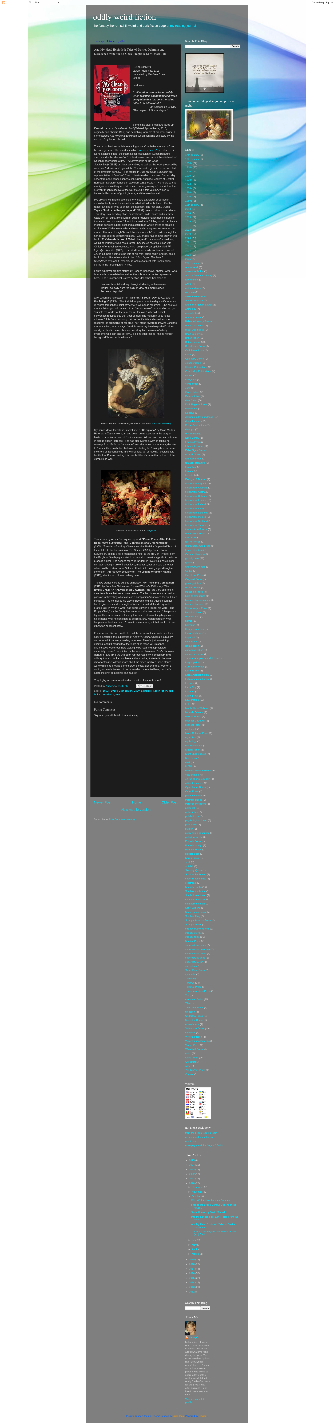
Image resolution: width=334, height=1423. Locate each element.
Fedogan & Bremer (195, 479)
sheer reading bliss (195, 878)
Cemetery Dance (194, 358)
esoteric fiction (193, 454)
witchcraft (190, 1062)
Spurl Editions (192, 908)
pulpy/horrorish (193, 837)
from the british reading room (201, 1133)
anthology (146, 691)
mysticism (190, 737)
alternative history (195, 296)
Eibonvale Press (194, 446)
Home (136, 802)
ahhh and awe (193, 288)
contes (189, 375)
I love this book (193, 633)
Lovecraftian (192, 700)
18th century (192, 159)
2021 (188, 242)
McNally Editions (194, 712)
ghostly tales (192, 558)
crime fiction (191, 383)
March (196, 1254)
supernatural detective (197, 949)
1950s (188, 188)
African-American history (198, 275)
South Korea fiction (195, 895)
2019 (188, 234)
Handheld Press (194, 591)
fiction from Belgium (196, 496)
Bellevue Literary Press (198, 321)
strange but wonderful (197, 928)
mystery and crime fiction (199, 1137)
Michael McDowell (195, 720)
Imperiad (190, 637)
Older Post (169, 802)
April (194, 1249)
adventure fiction (194, 271)
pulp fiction (191, 824)
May (194, 1244)
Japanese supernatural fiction (201, 658)
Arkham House (193, 317)
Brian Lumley (192, 334)
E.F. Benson (192, 433)
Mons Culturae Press (196, 733)
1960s (188, 192)
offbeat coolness (194, 783)
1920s (188, 171)
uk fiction (190, 1011)
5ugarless (178, 1416)
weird (118, 694)
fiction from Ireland (195, 504)
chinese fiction (193, 363)
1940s (188, 184)
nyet (187, 762)
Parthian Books (193, 799)
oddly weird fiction (124, 16)
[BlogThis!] (141, 686)
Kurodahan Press (194, 666)
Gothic (188, 571)
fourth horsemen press (197, 546)
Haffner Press (192, 587)
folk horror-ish (193, 541)
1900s (106, 691)
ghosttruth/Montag (195, 566)
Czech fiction (160, 691)
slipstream (191, 883)
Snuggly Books (193, 887)
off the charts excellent (197, 779)
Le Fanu (189, 683)
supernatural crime (195, 945)
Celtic (188, 354)
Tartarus (189, 982)
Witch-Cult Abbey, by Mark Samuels (210, 1200)
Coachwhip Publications (198, 371)
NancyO (193, 1337)
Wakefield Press (194, 1049)
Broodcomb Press (195, 346)
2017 (188, 225)
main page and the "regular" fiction (204, 1145)
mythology (191, 741)
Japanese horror (194, 654)
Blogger (203, 1416)
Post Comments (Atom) (122, 819)
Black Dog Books (194, 329)
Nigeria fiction (192, 749)
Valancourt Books (194, 1028)
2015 (188, 217)
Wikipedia (151, 530)
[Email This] (138, 686)
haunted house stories (197, 600)
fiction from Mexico (195, 517)
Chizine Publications (196, 367)
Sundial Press (192, 941)
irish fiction (191, 641)
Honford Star (192, 616)
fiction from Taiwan (195, 525)
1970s (188, 196)
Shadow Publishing (195, 874)
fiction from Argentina (197, 483)
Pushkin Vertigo (193, 845)
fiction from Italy (194, 508)
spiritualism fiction (195, 903)
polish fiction (192, 816)
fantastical (190, 467)
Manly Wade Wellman (197, 708)
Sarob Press (192, 858)
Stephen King (192, 916)
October (196, 1196)
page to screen (193, 795)
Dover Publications (195, 425)
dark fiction (191, 400)
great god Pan (193, 583)
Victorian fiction (193, 1036)
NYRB (188, 766)
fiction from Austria (195, 492)
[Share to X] (144, 686)
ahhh (188, 284)
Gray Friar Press (194, 575)
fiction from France (195, 500)
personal (190, 808)
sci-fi (187, 862)
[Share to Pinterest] (151, 686)
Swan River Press (195, 970)
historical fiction (193, 612)
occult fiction (192, 774)
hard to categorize (195, 596)
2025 (188, 259)
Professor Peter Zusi (149, 150)
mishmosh (191, 729)
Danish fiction (192, 396)
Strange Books (193, 924)
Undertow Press (194, 1016)
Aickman (190, 292)
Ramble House (193, 849)
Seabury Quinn (193, 870)
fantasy (189, 471)
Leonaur (189, 691)
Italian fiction (192, 646)
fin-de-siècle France (196, 529)
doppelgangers (193, 421)
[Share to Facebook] (147, 686)
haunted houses (194, 604)
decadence (108, 694)
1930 (188, 175)
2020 (137, 691)
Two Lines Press (194, 1007)
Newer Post (102, 802)
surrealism (191, 966)
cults (187, 388)
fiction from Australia (196, 487)
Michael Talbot (193, 725)
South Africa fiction (195, 891)
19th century (126, 691)
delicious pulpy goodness (199, 417)
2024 (188, 255)
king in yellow (192, 662)
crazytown (190, 379)
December (198, 1187)
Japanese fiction (194, 650)
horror (188, 620)
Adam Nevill (191, 267)
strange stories (193, 933)
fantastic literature (195, 463)
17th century (192, 155)
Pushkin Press (193, 841)
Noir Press (191, 758)
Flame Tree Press (195, 533)
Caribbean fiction (194, 350)
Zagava (189, 1074)
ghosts (189, 562)
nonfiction (190, 1141)
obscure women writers (198, 770)
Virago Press (192, 1045)
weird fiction (191, 1057)
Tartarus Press (193, 987)
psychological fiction (196, 820)
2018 (188, 230)
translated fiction (194, 999)
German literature (195, 554)
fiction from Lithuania (196, 512)
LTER (188, 704)
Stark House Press (195, 912)
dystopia (189, 429)
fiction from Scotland (196, 521)
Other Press (191, 791)
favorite (189, 475)
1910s (114, 691)
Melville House (193, 716)
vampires (190, 1032)
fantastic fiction (193, 458)
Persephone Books (195, 803)
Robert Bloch (192, 854)
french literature (194, 550)
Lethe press (191, 695)
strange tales (192, 937)
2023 (188, 250)
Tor (187, 995)
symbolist (190, 974)
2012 (192, 1291)
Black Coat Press (194, 325)
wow (187, 1066)
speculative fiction (195, 899)
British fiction (192, 338)
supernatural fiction (195, 953)
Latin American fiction (197, 675)
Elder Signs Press (195, 450)
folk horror (191, 537)
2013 (188, 209)
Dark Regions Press (196, 404)
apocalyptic (191, 313)
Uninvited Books (194, 1020)
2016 (188, 221)
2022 (188, 246)
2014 (188, 213)
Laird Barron (192, 670)
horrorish (190, 625)
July (194, 1240)
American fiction (194, 300)
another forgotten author (198, 304)
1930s (188, 180)
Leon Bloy (190, 687)
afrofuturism (191, 279)
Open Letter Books (195, 787)
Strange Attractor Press (198, 920)
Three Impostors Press (197, 991)
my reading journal (183, 25)
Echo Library (192, 438)
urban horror (192, 1024)
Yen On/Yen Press (195, 1070)
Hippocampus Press (196, 608)
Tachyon (190, 978)
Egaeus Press (193, 442)
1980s (188, 200)
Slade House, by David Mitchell (208, 1212)
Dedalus (189, 412)
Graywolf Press (193, 579)
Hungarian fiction (194, 629)
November (198, 1191)
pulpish (189, 828)
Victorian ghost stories (197, 1041)
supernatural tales (195, 957)
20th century (192, 263)
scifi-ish (189, 866)
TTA (187, 1003)
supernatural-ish (194, 962)
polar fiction (191, 812)
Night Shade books (195, 754)
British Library (192, 342)
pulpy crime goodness (197, 833)
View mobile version (136, 810)
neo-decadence (193, 745)
